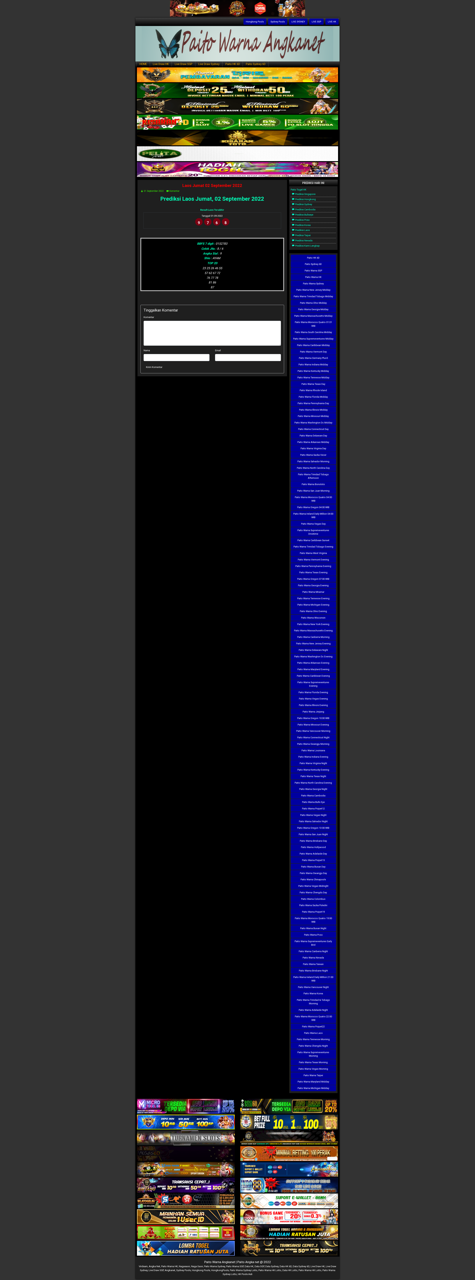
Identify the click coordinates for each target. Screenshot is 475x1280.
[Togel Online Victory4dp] (186, 1122)
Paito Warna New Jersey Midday (313, 289)
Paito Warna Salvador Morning (313, 461)
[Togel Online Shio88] (289, 1232)
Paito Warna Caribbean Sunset (313, 540)
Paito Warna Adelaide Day (313, 853)
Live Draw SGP (183, 64)
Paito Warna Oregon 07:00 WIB (313, 579)
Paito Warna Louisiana (313, 750)
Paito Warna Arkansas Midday (313, 442)
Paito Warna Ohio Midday (313, 302)
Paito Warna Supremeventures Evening (313, 684)
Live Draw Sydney (209, 64)
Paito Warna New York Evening (313, 624)
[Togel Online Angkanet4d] (289, 1201)
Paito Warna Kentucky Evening (313, 769)
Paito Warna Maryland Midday (313, 1081)
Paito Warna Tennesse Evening (313, 598)
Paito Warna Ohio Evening (313, 611)
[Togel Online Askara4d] (186, 1169)
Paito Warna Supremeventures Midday (313, 338)
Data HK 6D (286, 1266)
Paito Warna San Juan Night (313, 834)
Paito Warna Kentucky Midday (313, 371)
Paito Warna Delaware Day (313, 435)
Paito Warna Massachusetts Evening (313, 630)
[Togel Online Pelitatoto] (237, 154)
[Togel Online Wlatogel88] (186, 1201)
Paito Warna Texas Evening (313, 572)
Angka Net (154, 1266)
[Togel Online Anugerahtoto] (289, 1169)
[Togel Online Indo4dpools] (186, 1248)
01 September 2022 (154, 191)
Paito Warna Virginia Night (313, 763)
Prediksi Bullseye (304, 214)
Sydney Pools (278, 21)
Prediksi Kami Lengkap (307, 245)
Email (218, 350)
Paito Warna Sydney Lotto (243, 1270)
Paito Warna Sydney (313, 283)
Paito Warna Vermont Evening (313, 559)
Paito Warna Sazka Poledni (313, 905)
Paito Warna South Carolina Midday (313, 332)
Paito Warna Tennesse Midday (313, 377)
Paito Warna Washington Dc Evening (313, 656)
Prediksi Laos (302, 230)
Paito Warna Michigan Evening (313, 604)
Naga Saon (197, 1266)
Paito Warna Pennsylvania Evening (313, 566)
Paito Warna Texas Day (313, 384)
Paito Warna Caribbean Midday (313, 345)
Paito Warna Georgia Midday (313, 309)
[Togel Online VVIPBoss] (237, 75)
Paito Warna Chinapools (313, 879)
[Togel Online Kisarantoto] (237, 138)
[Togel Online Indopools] (289, 1217)
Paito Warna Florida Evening (313, 692)
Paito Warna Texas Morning (313, 1062)
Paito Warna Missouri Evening (313, 724)
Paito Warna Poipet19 (313, 911)
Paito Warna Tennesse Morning (313, 1039)
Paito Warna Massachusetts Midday (313, 315)
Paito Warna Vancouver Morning (313, 731)
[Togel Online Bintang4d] (186, 1185)
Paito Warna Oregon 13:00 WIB (313, 827)
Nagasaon (184, 1266)
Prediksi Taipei (303, 235)
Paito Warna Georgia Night (313, 789)
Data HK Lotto (289, 1270)
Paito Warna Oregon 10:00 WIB (313, 718)
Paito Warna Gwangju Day (313, 873)
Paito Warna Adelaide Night (313, 1010)
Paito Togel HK (298, 189)
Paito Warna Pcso (313, 934)
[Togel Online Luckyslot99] (289, 1122)
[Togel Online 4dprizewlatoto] (186, 1217)
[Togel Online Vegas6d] (186, 1153)
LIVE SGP (316, 21)
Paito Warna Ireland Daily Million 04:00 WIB (313, 515)
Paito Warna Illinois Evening (313, 705)
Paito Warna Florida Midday (313, 396)
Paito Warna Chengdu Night (313, 1045)
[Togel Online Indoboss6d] (289, 1106)
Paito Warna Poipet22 (313, 1026)
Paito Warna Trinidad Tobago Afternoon (313, 476)
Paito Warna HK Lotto (269, 1270)
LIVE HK (332, 21)
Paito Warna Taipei (313, 1075)
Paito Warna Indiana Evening (313, 756)
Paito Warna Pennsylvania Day (313, 403)
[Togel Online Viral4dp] (237, 169)
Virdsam (143, 1266)
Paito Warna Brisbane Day (313, 840)
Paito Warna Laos (313, 1033)
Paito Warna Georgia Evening (313, 585)
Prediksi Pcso (302, 220)
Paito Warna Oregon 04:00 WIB (313, 507)
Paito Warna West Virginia (313, 553)
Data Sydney (272, 1266)
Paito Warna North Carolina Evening (313, 782)
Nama (147, 350)
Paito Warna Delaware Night (313, 650)
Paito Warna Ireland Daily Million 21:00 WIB (313, 979)
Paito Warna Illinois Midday (313, 409)
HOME (143, 64)
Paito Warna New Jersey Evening (313, 643)
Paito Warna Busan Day (313, 866)
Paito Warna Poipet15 (313, 860)
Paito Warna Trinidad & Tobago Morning (313, 1002)
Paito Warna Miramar (313, 592)
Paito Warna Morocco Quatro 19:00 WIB (313, 920)
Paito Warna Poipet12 (313, 808)
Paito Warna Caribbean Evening (313, 675)
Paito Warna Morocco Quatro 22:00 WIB (313, 1018)
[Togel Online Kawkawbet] (186, 1138)
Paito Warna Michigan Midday (313, 1088)
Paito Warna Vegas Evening (313, 698)
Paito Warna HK (313, 277)
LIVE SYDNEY (298, 21)
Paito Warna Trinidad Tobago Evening (313, 546)
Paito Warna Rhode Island (313, 390)
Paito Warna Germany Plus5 (313, 358)
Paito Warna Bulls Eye (313, 802)
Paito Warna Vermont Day (313, 351)
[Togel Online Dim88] (237, 90)
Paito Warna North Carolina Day (313, 468)
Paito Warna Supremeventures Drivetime (313, 532)
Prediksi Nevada (303, 240)
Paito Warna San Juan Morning (313, 490)
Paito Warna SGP (313, 270)
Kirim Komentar (154, 367)
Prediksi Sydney (303, 204)
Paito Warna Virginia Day (313, 448)
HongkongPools (220, 1270)
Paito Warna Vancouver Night (313, 987)
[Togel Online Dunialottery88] (289, 1153)
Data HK (249, 1266)
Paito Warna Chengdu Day (313, 892)
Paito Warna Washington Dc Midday (313, 422)
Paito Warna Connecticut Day (313, 429)
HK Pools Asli (245, 1274)
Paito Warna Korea (313, 993)
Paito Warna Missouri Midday (313, 416)
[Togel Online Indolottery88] (289, 1185)
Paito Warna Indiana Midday (313, 364)
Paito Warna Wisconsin (313, 617)
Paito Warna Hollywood (313, 847)
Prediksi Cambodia (305, 209)
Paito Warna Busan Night (313, 928)
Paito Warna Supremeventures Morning (313, 1054)
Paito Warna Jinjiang (313, 711)
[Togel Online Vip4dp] (289, 1138)
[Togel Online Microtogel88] (186, 1106)
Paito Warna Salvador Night (313, 821)
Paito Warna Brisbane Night (313, 970)
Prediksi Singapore (305, 194)
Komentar (174, 191)
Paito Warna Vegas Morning (313, 1068)
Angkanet (170, 1270)
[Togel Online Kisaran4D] (237, 122)
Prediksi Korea (303, 225)
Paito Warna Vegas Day (313, 523)
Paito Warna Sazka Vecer (313, 455)
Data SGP (259, 1266)
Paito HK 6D (232, 64)
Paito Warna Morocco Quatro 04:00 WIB (313, 499)
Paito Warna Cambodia (313, 795)
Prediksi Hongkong (305, 199)
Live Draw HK (161, 64)
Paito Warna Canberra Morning (313, 637)
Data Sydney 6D (301, 1266)
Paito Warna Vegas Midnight (313, 886)
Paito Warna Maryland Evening (313, 669)
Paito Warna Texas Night (313, 776)
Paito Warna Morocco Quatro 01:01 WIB (313, 324)
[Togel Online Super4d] (237, 106)
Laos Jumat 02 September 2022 (212, 185)
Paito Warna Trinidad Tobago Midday (313, 296)
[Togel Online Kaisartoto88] (186, 1232)
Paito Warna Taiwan (313, 964)
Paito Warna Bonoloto (313, 484)
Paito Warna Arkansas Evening (313, 662)
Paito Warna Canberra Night (313, 951)
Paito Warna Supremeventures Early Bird (313, 943)
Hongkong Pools (255, 21)
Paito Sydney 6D (256, 64)
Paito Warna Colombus (313, 899)
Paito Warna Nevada (313, 957)
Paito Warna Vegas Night (313, 815)
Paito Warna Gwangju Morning (313, 744)
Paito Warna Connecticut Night (313, 737)
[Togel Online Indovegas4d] (289, 1248)
